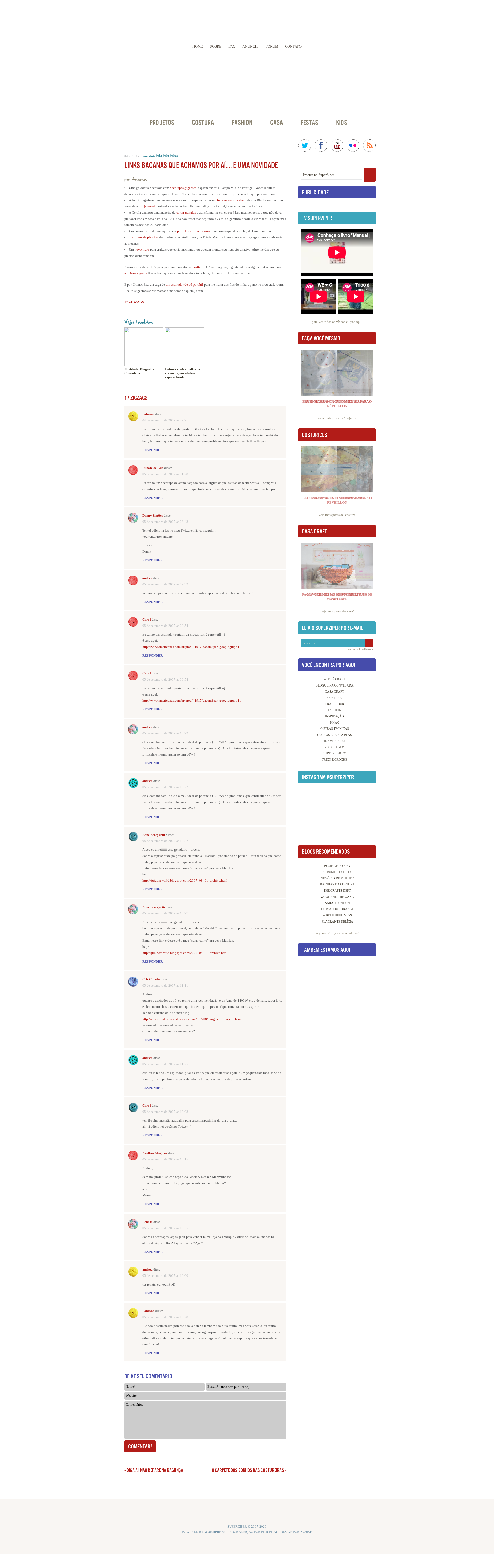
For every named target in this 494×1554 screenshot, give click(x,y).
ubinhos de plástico (144, 237)
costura (350, 515)
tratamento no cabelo (231, 200)
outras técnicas (334, 729)
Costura (203, 122)
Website (131, 1395)
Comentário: (134, 1405)
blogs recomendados (344, 933)
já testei (150, 206)
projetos (350, 418)
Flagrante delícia (337, 921)
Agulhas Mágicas (154, 1153)
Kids (341, 122)
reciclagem (334, 747)
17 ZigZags (134, 302)
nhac (334, 722)
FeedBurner (366, 648)
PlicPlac (269, 1532)
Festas (309, 122)
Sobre (216, 46)
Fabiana (148, 414)
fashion (334, 710)
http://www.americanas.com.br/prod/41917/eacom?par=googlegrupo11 (191, 647)
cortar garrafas (186, 212)
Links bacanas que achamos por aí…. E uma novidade (201, 165)
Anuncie (250, 46)
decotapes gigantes (183, 188)
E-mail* (212, 1386)
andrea (147, 578)
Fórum (272, 46)
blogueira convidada (335, 685)
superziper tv (334, 753)
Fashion (242, 122)
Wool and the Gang (337, 897)
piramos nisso (334, 741)
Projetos (161, 122)
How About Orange (337, 909)
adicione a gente (135, 273)
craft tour (334, 704)
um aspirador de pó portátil (185, 285)
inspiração (334, 716)
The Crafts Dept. (337, 890)
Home (197, 46)
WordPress (214, 1532)
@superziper (340, 777)
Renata (147, 1222)
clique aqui (354, 322)
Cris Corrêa (151, 979)
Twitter (197, 267)
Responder (152, 450)
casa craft (334, 691)
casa (350, 611)
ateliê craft (334, 679)
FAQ (231, 46)
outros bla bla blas (160, 155)
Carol (146, 619)
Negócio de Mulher (337, 878)
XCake (306, 1532)
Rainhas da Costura (337, 884)
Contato (293, 46)
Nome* (131, 1386)
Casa (276, 122)
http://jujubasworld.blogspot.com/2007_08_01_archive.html (184, 880)
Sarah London (337, 903)
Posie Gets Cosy (337, 866)
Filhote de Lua (152, 468)
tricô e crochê (334, 759)
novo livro (142, 249)
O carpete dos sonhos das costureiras (248, 1470)
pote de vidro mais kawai (194, 231)
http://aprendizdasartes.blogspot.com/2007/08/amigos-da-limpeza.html (192, 1019)
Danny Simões (152, 515)
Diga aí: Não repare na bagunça (155, 1470)
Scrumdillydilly (337, 872)
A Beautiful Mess (337, 915)
